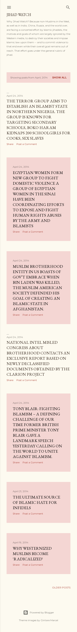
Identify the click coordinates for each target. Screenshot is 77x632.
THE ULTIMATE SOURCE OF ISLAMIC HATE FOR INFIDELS (36, 502)
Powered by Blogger (42, 612)
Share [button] (10, 144)
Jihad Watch (19, 14)
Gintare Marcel (49, 620)
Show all (59, 77)
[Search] (68, 6)
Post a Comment (26, 144)
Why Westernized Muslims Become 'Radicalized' (32, 554)
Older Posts (61, 587)
